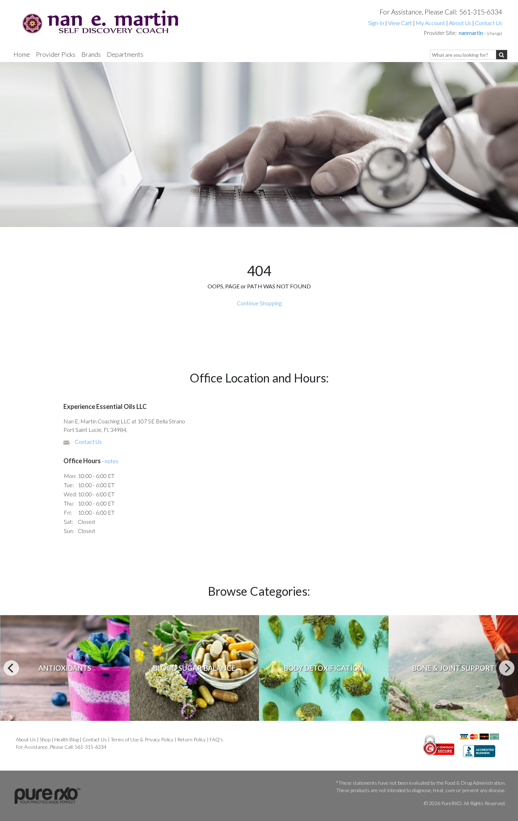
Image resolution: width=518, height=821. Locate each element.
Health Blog (66, 739)
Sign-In (376, 22)
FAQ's (216, 739)
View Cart (400, 22)
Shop (45, 739)
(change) (494, 33)
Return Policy (191, 739)
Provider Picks (55, 54)
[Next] (506, 668)
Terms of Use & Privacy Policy (142, 739)
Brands (91, 54)
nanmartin (471, 32)
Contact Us (488, 22)
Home (21, 54)
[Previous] (11, 668)
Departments (125, 54)
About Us (460, 22)
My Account (430, 22)
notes (111, 461)
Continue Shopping (259, 303)
